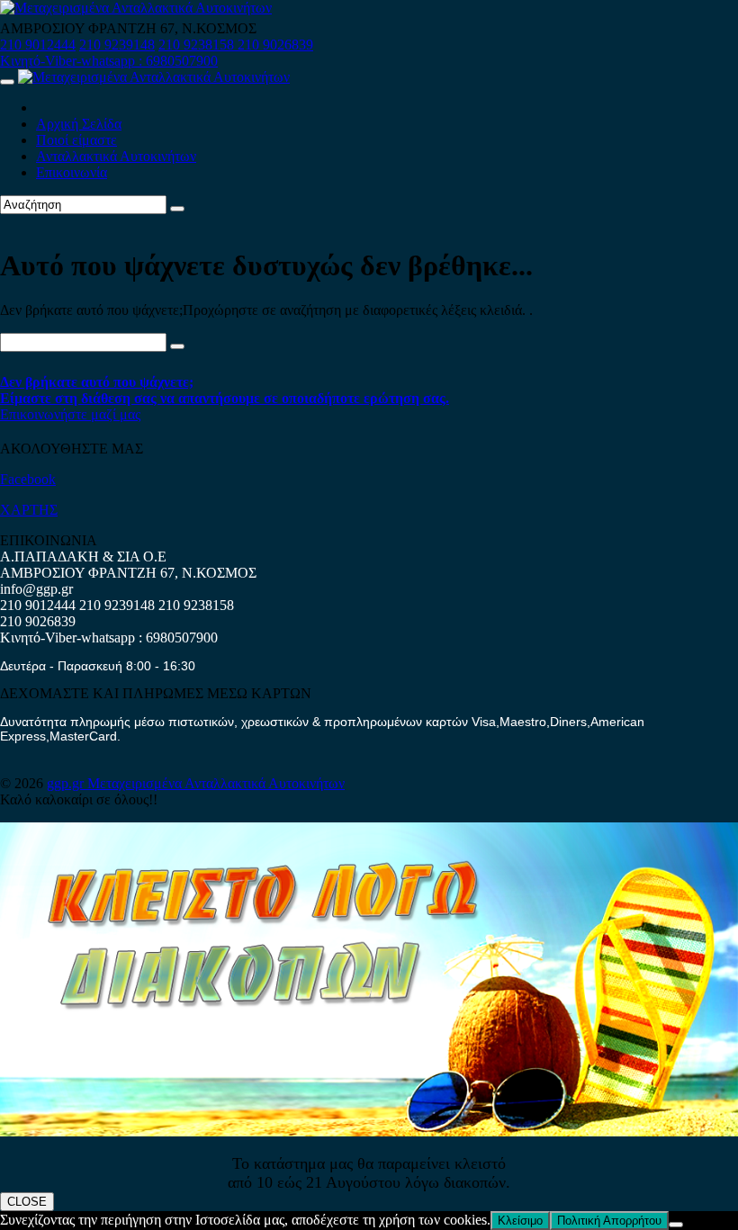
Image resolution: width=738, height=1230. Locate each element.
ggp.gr (67, 783)
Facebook (28, 479)
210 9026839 (275, 44)
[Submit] (177, 208)
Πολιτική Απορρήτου (609, 1220)
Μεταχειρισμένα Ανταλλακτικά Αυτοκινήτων (216, 783)
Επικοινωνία (71, 172)
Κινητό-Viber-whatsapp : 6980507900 (109, 60)
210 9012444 (38, 44)
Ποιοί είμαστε (76, 140)
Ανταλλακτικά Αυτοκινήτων (116, 156)
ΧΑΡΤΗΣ (29, 509)
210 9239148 (117, 44)
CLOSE (27, 1201)
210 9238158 (198, 44)
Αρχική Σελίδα (79, 123)
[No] (676, 1224)
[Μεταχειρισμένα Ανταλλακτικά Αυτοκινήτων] (369, 1131)
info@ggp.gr (36, 589)
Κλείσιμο (520, 1220)
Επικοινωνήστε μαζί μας (70, 414)
